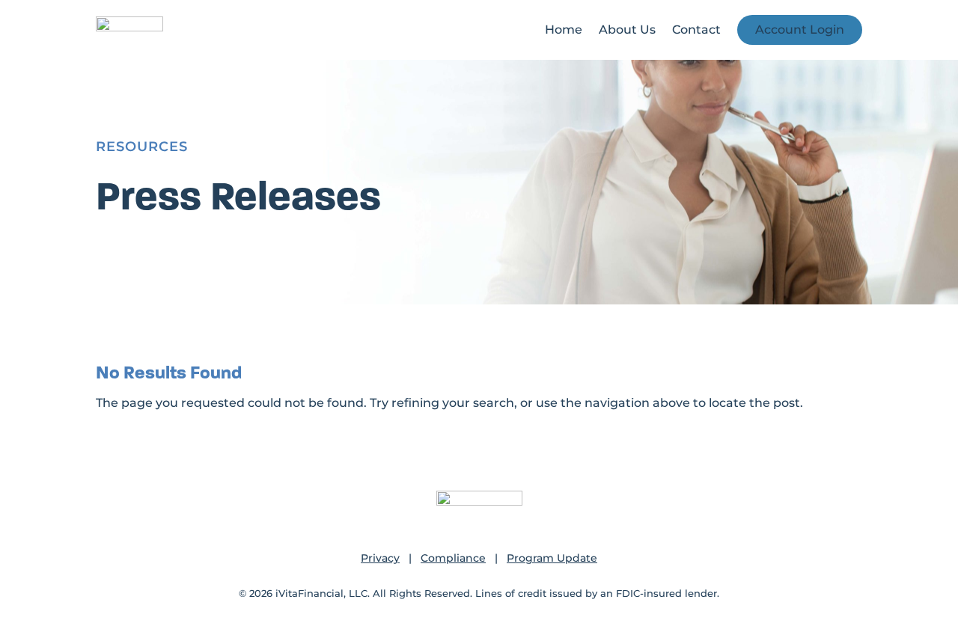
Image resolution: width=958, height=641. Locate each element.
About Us (627, 29)
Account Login (799, 29)
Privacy (380, 558)
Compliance (453, 558)
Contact (696, 29)
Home (563, 29)
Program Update (552, 558)
